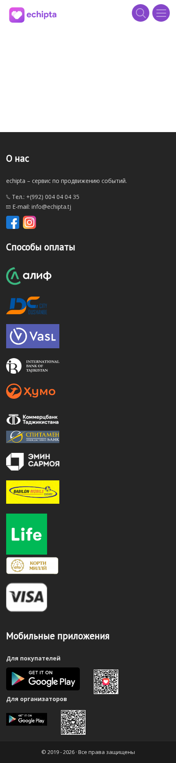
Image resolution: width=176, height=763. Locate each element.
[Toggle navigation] (161, 13)
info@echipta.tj (51, 206)
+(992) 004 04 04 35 (52, 197)
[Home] (32, 14)
